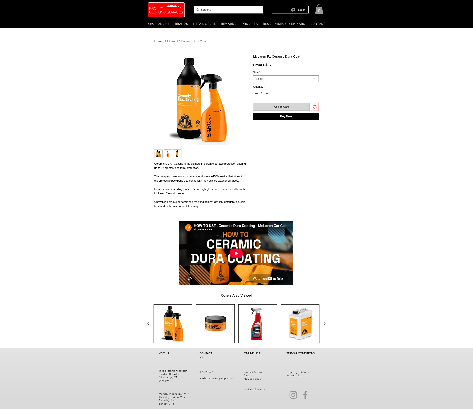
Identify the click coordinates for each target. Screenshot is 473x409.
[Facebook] (305, 395)
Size (256, 72)
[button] (319, 9)
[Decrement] (256, 93)
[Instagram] (293, 395)
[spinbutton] (262, 93)
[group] (236, 323)
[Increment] (267, 93)
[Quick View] (173, 324)
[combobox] (286, 78)
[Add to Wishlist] (315, 107)
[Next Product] (325, 323)
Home (158, 41)
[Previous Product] (148, 323)
